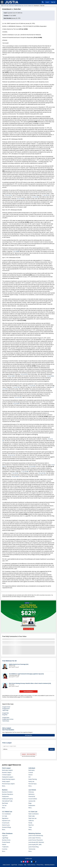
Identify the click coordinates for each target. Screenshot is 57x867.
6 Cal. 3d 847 (16, 403)
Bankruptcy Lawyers (7, 770)
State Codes (32, 816)
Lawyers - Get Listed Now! (28, 754)
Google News (5, 717)
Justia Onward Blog (34, 847)
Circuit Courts (5, 823)
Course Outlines (33, 798)
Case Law (11, 5)
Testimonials (32, 849)
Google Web (5, 713)
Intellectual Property (7, 798)
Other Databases (7, 833)
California (31, 820)
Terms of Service (31, 864)
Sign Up (53, 2)
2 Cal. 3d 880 (16, 251)
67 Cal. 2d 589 (20, 198)
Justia (2, 5)
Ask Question (28, 735)
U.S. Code (4, 816)
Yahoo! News (5, 721)
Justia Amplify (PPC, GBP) (35, 844)
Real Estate (5, 803)
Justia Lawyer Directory (35, 838)
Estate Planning (33, 779)
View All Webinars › (29, 691)
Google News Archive (7, 719)
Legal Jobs (5, 835)
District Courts (6, 825)
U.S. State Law (33, 811)
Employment (5, 796)
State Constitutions (34, 814)
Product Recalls (6, 842)
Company (20, 864)
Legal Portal (14, 864)
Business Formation (7, 792)
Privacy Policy (40, 864)
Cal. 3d (25, 5)
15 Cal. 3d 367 (15, 476)
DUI (30, 777)
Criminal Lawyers (6, 774)
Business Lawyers (6, 772)
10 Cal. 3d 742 (18, 397)
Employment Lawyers (7, 777)
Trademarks (5, 847)
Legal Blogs (5, 710)
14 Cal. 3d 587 (11, 376)
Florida (30, 823)
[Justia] (11, 2)
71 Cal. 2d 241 (31, 385)
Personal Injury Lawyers (8, 783)
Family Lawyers (6, 781)
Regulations (5, 818)
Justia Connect (6, 864)
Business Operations (7, 794)
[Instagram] (27, 862)
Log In (47, 2)
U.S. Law (6, 5)
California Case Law (18, 5)
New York (31, 825)
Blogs (30, 803)
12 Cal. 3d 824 (50, 376)
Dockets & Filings (6, 827)
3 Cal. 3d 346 (35, 197)
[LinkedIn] (21, 862)
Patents (4, 844)
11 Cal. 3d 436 (24, 471)
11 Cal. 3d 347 (45, 195)
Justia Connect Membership (36, 835)
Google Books (6, 708)
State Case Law (32, 818)
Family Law (31, 781)
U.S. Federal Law (7, 811)
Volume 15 (30, 5)
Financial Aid (32, 796)
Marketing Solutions (35, 833)
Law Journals (32, 801)
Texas (30, 827)
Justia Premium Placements (36, 840)
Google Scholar (6, 707)
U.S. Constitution (6, 814)
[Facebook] (25, 862)
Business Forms (6, 840)
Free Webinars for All (9, 661)
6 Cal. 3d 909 (32, 466)
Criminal (31, 772)
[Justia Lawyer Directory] (35, 862)
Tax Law (4, 805)
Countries (4, 849)
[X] (33, 862)
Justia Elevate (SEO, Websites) (36, 842)
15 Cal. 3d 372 (24, 374)
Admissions (31, 794)
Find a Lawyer (7, 743)
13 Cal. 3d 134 (8, 195)
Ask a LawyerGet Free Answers (8, 729)
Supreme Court (6, 820)
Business (4, 790)
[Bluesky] (31, 862)
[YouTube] (23, 862)
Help (25, 864)
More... (4, 786)
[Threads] (29, 862)
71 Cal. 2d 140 (15, 387)
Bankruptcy (32, 770)
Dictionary (31, 792)
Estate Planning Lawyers (8, 779)
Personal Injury (32, 783)
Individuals (32, 768)
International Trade (7, 801)
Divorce (30, 774)
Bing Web (4, 714)
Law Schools (32, 790)
